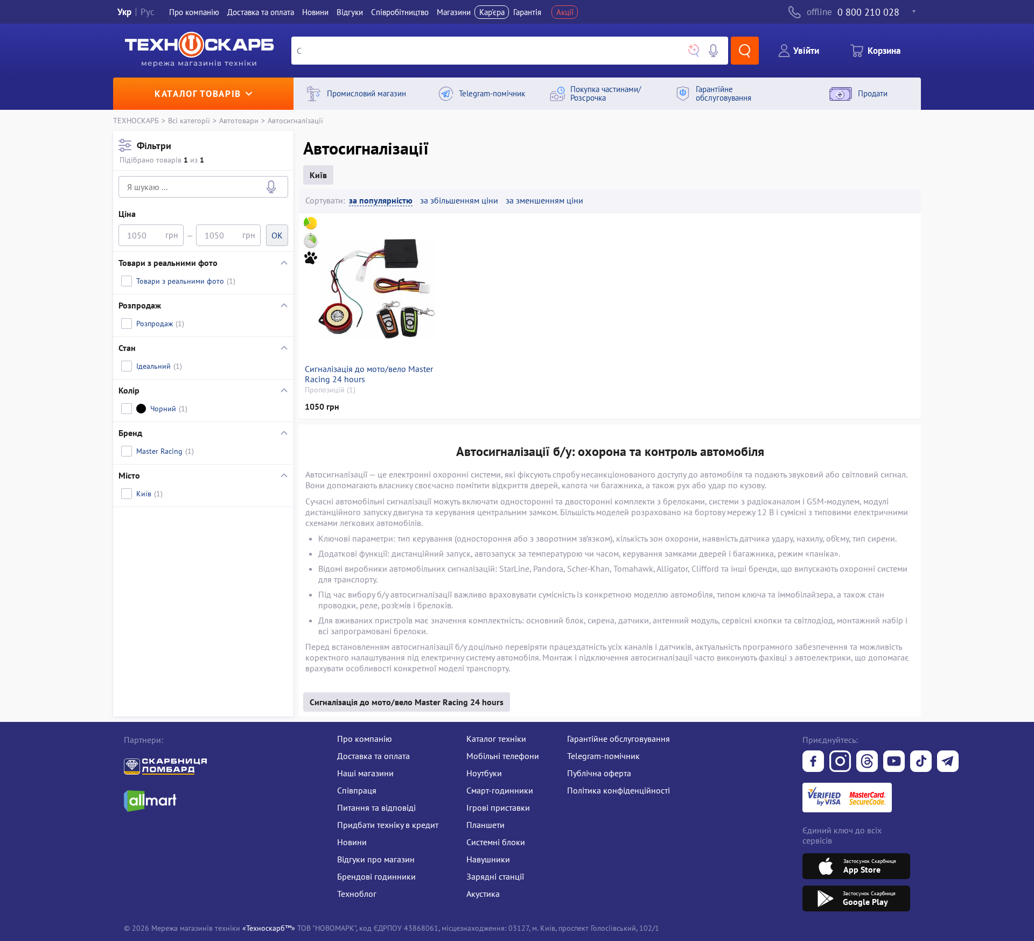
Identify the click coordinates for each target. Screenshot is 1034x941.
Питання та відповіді (376, 807)
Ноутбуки (484, 773)
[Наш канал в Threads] (867, 762)
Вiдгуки (350, 12)
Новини (315, 12)
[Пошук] (745, 51)
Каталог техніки (496, 738)
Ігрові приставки (498, 807)
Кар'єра (492, 12)
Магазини (454, 12)
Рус (148, 12)
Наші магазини (365, 773)
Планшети (485, 824)
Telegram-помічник (603, 755)
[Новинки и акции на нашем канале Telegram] (948, 762)
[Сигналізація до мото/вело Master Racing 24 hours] (376, 288)
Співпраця (356, 790)
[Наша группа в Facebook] (813, 762)
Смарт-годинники (499, 790)
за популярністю (381, 200)
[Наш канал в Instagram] (840, 762)
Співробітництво (400, 12)
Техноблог (356, 893)
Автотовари (238, 120)
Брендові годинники (376, 876)
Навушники (488, 859)
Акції (565, 12)
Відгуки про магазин (376, 859)
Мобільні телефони (502, 755)
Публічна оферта (599, 773)
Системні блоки (495, 842)
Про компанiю (194, 12)
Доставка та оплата (260, 12)
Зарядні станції (495, 876)
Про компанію (364, 738)
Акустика (483, 893)
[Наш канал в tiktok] (921, 762)
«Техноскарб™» (268, 928)
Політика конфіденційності (618, 790)
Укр (124, 12)
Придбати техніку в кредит (387, 824)
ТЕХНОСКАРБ (136, 120)
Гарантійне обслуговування (618, 738)
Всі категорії (189, 120)
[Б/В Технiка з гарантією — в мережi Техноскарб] (894, 762)
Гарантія (527, 12)
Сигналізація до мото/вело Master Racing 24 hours (369, 374)
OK (277, 235)
